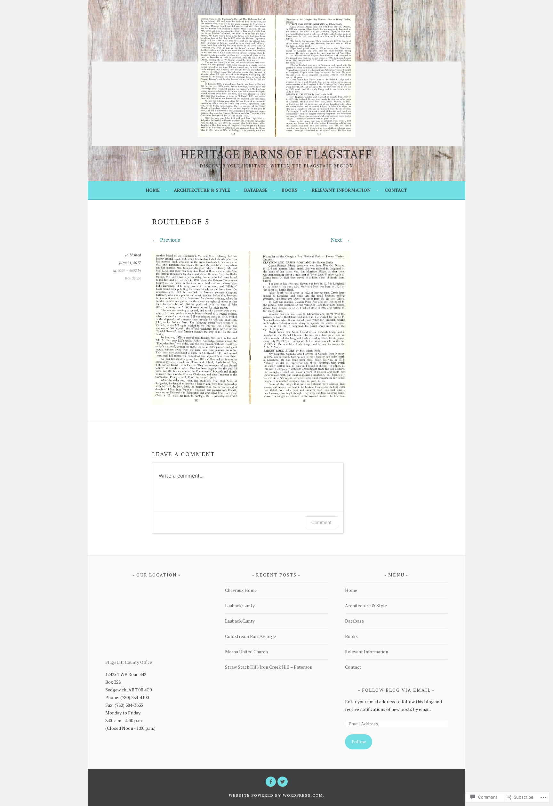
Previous (169, 239)
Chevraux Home (241, 590)
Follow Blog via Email (396, 690)
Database (256, 190)
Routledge (133, 278)
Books (290, 190)
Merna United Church (246, 652)
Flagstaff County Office (128, 662)
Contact (396, 190)
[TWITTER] (282, 782)
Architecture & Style (202, 190)
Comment (321, 522)
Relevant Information (341, 190)
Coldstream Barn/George (250, 636)
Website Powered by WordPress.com (276, 795)
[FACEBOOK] (271, 782)
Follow (359, 741)
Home (153, 190)
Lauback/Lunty (240, 605)
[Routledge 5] (251, 402)
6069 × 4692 (127, 270)
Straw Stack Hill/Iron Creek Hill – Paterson (268, 667)
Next (337, 239)
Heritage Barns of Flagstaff (276, 154)
